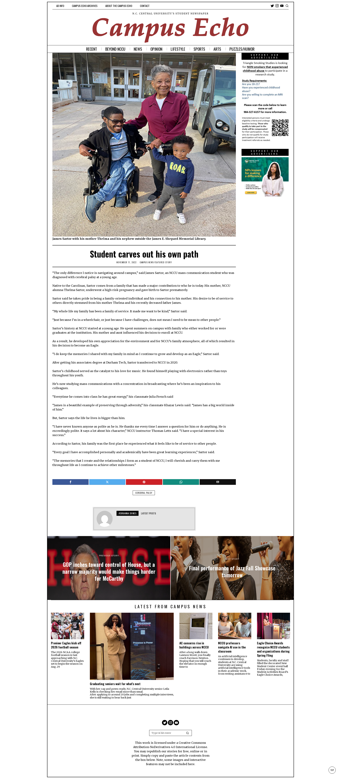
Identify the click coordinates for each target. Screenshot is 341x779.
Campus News (147, 262)
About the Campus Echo (118, 6)
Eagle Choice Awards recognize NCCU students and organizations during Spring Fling (273, 649)
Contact (145, 6)
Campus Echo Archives (85, 6)
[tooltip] (272, 6)
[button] (187, 733)
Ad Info (60, 6)
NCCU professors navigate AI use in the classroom (232, 647)
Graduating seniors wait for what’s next (115, 684)
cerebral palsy (143, 492)
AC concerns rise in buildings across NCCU (194, 645)
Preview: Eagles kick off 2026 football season (66, 645)
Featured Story (163, 262)
